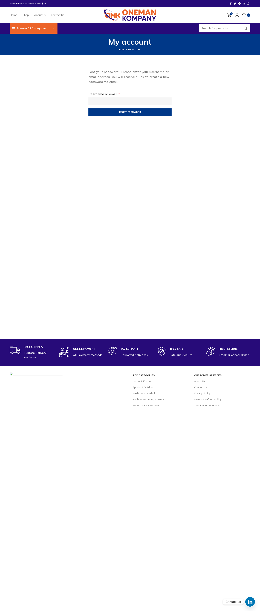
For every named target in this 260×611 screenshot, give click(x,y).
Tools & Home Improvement (149, 399)
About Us (199, 381)
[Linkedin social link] (244, 3)
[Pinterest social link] (239, 3)
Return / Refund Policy (207, 399)
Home (122, 50)
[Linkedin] (250, 602)
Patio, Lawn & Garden (146, 405)
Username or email (110, 94)
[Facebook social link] (231, 3)
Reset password (130, 112)
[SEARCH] (245, 28)
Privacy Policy (202, 393)
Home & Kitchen (142, 381)
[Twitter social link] (235, 3)
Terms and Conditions (207, 405)
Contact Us (200, 387)
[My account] (237, 15)
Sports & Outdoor (143, 387)
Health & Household (145, 393)
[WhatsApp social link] (248, 3)
